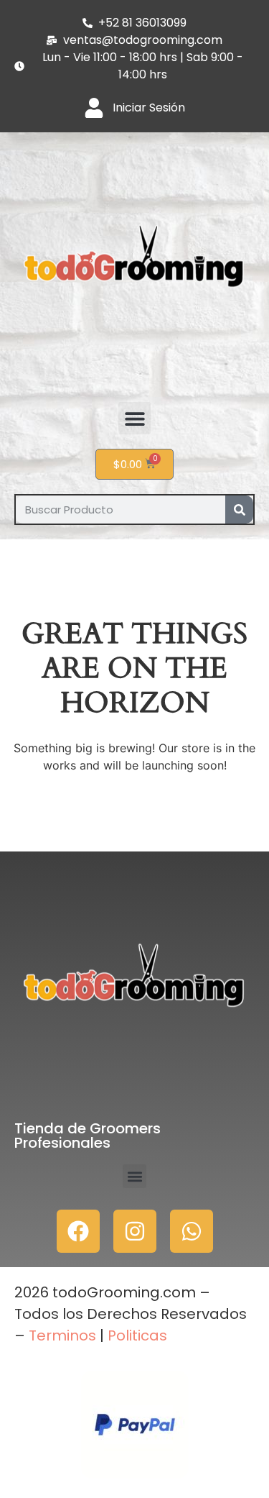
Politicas (137, 1335)
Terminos (60, 1335)
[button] (134, 418)
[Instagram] (134, 1231)
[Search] (239, 509)
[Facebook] (78, 1231)
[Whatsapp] (191, 1231)
